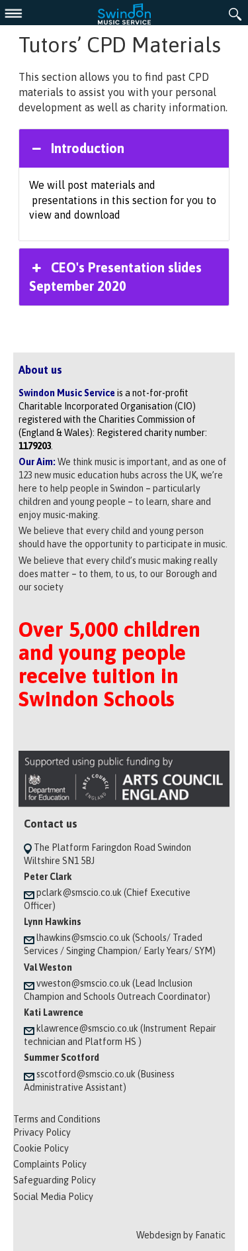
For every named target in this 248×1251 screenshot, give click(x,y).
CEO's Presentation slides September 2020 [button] (115, 277)
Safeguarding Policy (54, 1180)
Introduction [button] (87, 148)
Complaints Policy (50, 1164)
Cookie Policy (41, 1148)
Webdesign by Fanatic (181, 1235)
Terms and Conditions (57, 1119)
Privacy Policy (42, 1132)
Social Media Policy (53, 1196)
